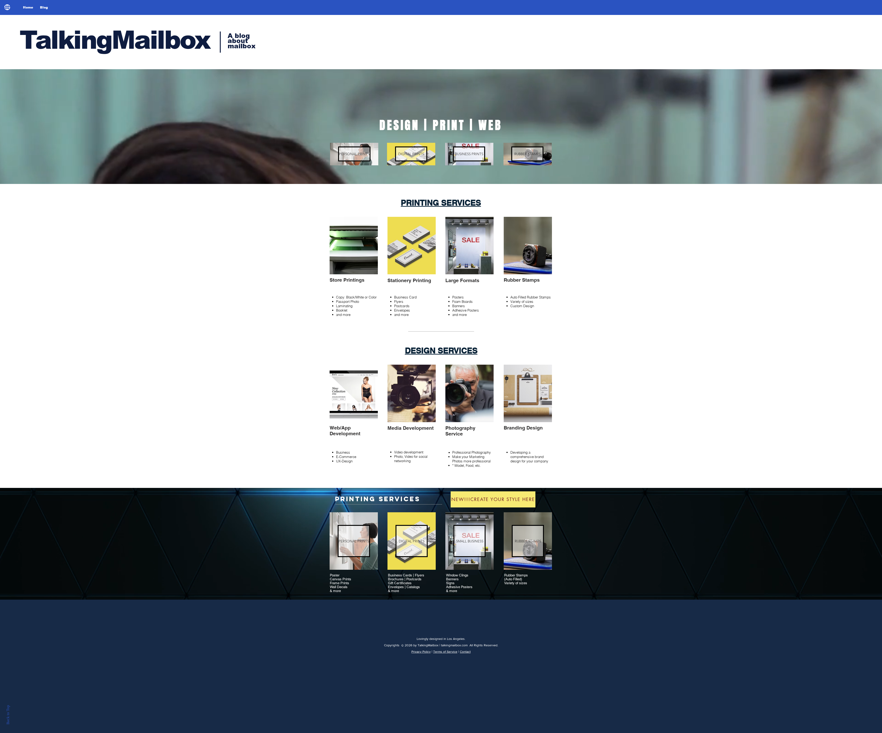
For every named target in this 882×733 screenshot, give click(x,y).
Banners (452, 579)
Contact (465, 651)
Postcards (413, 579)
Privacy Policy (421, 651)
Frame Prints (339, 583)
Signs (450, 583)
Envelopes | (397, 587)
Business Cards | (401, 575)
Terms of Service (445, 651)
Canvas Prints (340, 579)
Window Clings (457, 575)
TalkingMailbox (115, 40)
